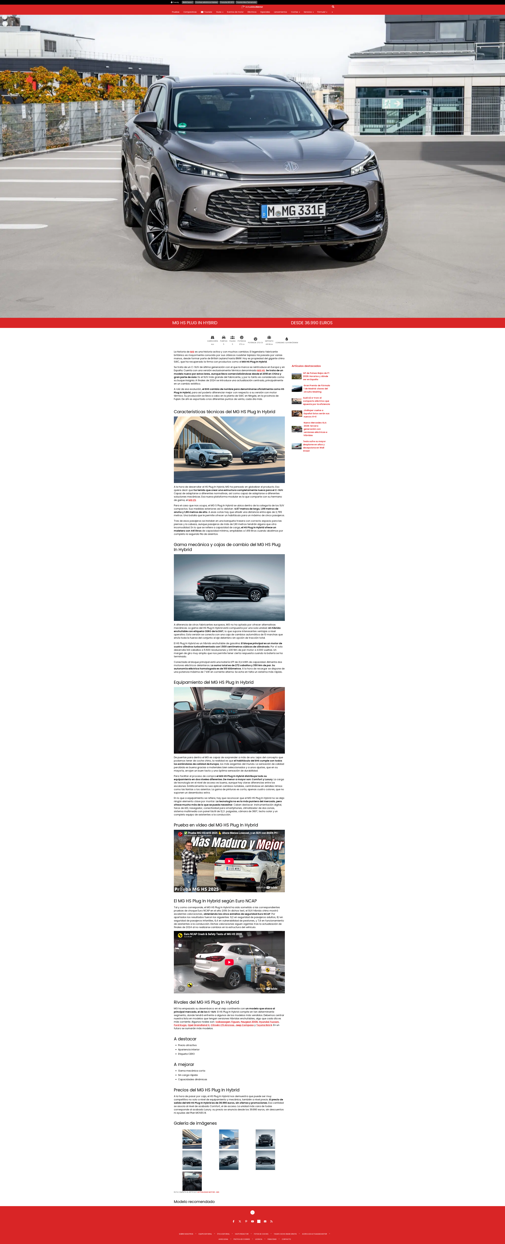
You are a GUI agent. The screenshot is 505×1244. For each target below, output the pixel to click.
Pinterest (246, 1221)
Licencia (258, 1239)
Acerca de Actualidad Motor (314, 1234)
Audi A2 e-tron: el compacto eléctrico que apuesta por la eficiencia (316, 401)
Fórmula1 (321, 12)
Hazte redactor (242, 1234)
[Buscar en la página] (333, 7)
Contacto (286, 1239)
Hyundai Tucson (269, 1021)
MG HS (261, 370)
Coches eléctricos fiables (207, 2)
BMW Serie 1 (188, 2)
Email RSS (265, 1221)
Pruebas (175, 12)
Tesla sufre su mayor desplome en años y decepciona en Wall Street (314, 446)
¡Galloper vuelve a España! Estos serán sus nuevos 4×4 (316, 413)
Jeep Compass (244, 1025)
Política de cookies (242, 1239)
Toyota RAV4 (264, 1025)
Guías (218, 12)
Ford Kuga (180, 1025)
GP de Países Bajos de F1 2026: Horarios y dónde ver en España (316, 376)
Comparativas (190, 12)
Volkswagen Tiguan (227, 1021)
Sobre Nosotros (186, 1234)
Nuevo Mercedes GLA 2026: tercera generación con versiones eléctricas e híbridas (315, 429)
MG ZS (192, 500)
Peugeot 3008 (249, 1021)
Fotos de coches (261, 1234)
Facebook (233, 1221)
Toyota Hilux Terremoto (246, 2)
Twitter (239, 1221)
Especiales (265, 12)
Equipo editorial (205, 1234)
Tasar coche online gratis (285, 1234)
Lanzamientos (280, 12)
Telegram (258, 1221)
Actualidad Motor (206, 1192)
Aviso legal (223, 1239)
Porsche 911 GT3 (227, 2)
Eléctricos (252, 12)
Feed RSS (271, 1221)
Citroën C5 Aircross (222, 1025)
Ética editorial (223, 1234)
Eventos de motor (235, 12)
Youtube (208, 12)
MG (192, 351)
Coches (294, 12)
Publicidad (272, 1239)
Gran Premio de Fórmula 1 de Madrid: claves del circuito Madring (317, 388)
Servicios (308, 12)
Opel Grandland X (198, 1025)
